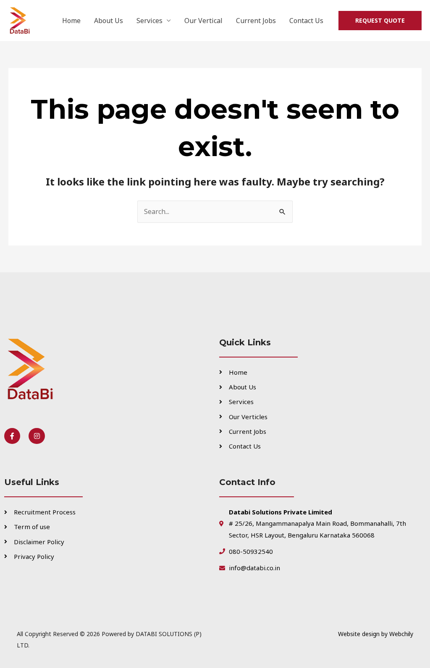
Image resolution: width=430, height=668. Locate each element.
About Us (108, 20)
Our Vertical (203, 20)
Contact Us (306, 20)
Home (71, 20)
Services (149, 20)
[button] (380, 20)
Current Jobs (256, 20)
